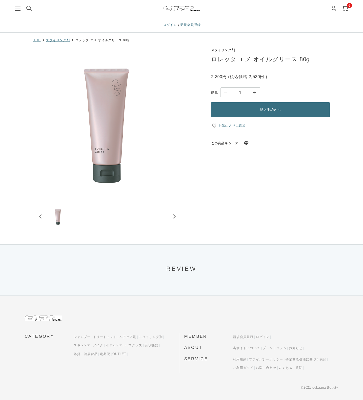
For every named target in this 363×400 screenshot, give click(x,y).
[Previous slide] (41, 216)
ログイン (170, 25)
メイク (98, 345)
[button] (58, 216)
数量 (214, 92)
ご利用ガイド (243, 368)
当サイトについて (246, 348)
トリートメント (105, 337)
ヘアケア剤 (127, 337)
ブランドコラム (274, 348)
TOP (36, 40)
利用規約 (239, 359)
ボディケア (114, 345)
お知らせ (295, 348)
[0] (345, 8)
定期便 (105, 354)
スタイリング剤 (58, 40)
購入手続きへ (270, 109)
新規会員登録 (190, 25)
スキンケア (82, 345)
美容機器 (151, 345)
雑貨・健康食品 (86, 354)
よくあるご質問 (290, 368)
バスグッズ (133, 345)
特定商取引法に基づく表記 (305, 359)
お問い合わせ (266, 368)
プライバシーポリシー (266, 359)
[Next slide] (174, 216)
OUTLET (119, 354)
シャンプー (82, 337)
